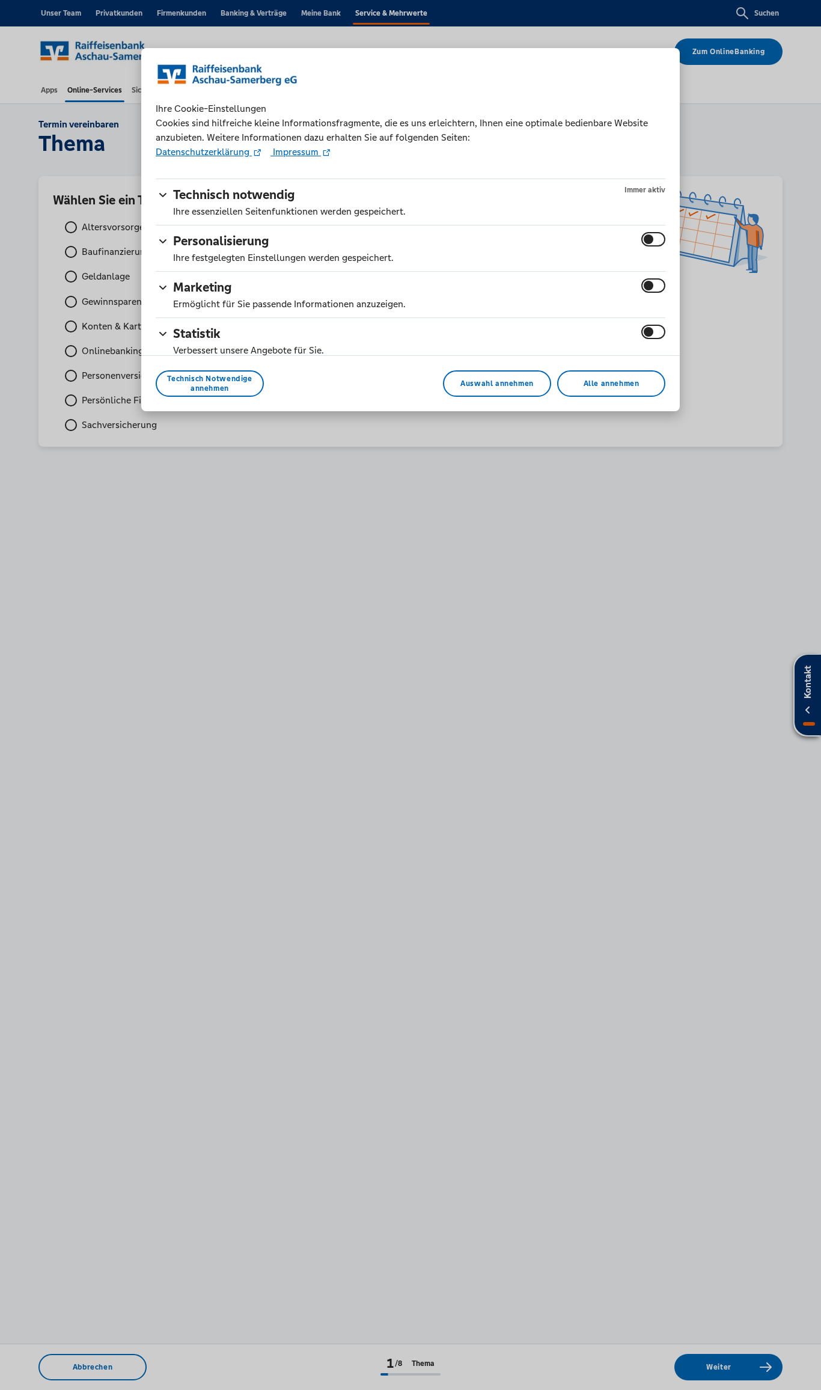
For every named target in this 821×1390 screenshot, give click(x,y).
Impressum (295, 152)
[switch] (653, 239)
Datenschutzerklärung (204, 152)
